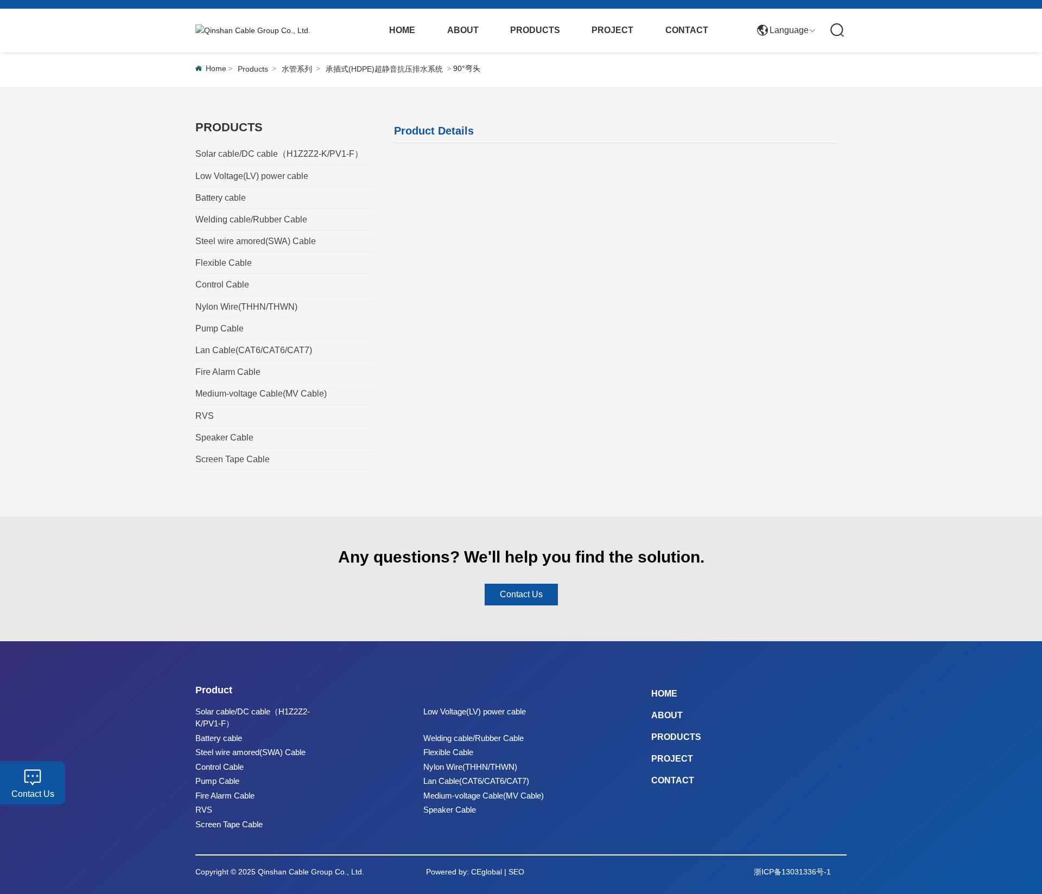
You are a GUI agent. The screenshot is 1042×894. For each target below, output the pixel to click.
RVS (203, 809)
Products (253, 69)
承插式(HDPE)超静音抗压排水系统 (384, 69)
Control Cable (219, 766)
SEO (516, 871)
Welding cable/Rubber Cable (473, 738)
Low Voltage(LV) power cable (474, 711)
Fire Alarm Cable (225, 795)
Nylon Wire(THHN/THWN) (470, 766)
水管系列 (297, 69)
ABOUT (667, 715)
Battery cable (218, 738)
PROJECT (672, 758)
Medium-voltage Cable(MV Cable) (483, 795)
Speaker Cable (449, 809)
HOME (664, 693)
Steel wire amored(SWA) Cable (250, 752)
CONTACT (672, 780)
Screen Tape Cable (229, 824)
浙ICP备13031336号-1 (792, 871)
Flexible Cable (448, 752)
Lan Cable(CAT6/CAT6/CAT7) (476, 781)
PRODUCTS (676, 737)
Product (213, 690)
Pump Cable (217, 781)
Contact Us (32, 794)
